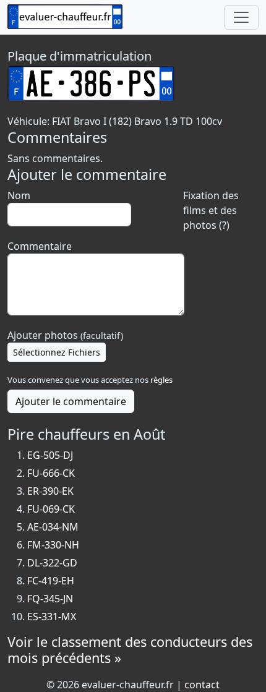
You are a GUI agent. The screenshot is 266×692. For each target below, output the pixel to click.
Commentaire (39, 246)
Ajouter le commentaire (70, 401)
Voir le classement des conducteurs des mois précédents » (129, 650)
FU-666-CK (51, 473)
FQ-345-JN (50, 598)
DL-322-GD (52, 563)
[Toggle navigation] (241, 17)
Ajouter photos (65, 335)
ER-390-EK (50, 491)
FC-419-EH (50, 580)
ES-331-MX (51, 616)
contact (202, 684)
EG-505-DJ (50, 455)
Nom (18, 195)
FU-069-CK (51, 509)
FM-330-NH (53, 545)
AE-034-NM (53, 527)
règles (161, 379)
